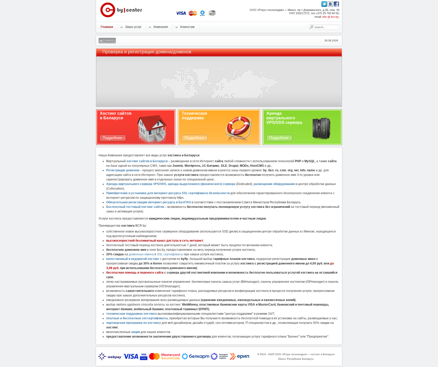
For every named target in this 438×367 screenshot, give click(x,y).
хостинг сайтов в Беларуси (147, 161)
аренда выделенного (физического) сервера (201, 184)
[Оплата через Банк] (212, 15)
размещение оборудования (274, 184)
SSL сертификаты (170, 254)
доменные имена (141, 254)
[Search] (311, 27)
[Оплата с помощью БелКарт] (202, 15)
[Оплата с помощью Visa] (181, 15)
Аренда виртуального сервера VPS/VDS (136, 184)
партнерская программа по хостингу (133, 323)
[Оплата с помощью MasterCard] (193, 15)
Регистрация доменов (122, 170)
